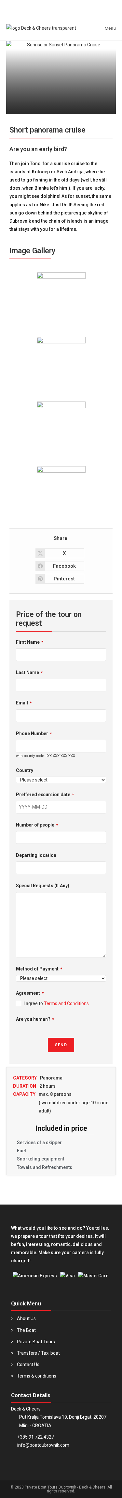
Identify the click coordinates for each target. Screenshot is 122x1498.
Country (24, 770)
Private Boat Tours (36, 1341)
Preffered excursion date (45, 794)
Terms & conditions (36, 1376)
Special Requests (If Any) (42, 885)
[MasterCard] (93, 1276)
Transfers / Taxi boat (38, 1353)
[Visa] (67, 1276)
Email (24, 702)
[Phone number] (20, 8)
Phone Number (34, 733)
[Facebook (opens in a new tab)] (74, 8)
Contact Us (28, 1364)
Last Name (29, 672)
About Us (26, 1318)
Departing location (36, 855)
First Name (29, 642)
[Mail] (47, 8)
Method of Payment (39, 968)
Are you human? (35, 1019)
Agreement (30, 993)
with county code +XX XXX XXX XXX (45, 756)
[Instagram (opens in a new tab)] (102, 8)
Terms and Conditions (66, 1003)
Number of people (37, 825)
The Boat (26, 1330)
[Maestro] (35, 1276)
